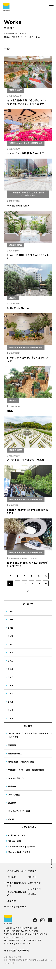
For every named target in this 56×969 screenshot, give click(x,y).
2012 (10, 710)
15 (46, 583)
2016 (10, 677)
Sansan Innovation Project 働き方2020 (27, 511)
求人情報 (32, 894)
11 (17, 583)
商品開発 (12, 802)
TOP (51, 866)
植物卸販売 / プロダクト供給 (21, 761)
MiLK (10, 410)
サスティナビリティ (16, 906)
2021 (10, 636)
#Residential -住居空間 (18, 852)
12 (24, 583)
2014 (10, 693)
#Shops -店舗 (14, 840)
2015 (10, 685)
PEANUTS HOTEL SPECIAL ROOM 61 (28, 256)
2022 (10, 627)
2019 (10, 652)
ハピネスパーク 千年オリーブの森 (25, 460)
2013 (10, 701)
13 (31, 583)
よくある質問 (34, 888)
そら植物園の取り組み (16, 893)
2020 (10, 644)
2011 (10, 718)
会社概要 (11, 876)
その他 (11, 819)
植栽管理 (12, 786)
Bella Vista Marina (18, 308)
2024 (10, 611)
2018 (10, 660)
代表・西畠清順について (16, 884)
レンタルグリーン (16, 778)
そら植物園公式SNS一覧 (16, 950)
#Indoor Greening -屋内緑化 (21, 846)
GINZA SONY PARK (18, 205)
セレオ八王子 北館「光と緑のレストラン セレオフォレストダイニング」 (27, 102)
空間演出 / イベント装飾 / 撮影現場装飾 (26, 770)
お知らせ (32, 876)
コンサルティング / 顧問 (19, 811)
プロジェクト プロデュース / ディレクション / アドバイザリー (30, 735)
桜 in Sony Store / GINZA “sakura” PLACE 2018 (28, 564)
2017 (10, 669)
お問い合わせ (34, 882)
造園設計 (12, 745)
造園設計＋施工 (15, 753)
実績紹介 (32, 871)
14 (38, 583)
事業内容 (11, 900)
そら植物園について (16, 871)
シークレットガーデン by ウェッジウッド (27, 359)
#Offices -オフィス (16, 835)
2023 (10, 619)
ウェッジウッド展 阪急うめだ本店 (25, 153)
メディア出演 (14, 794)
